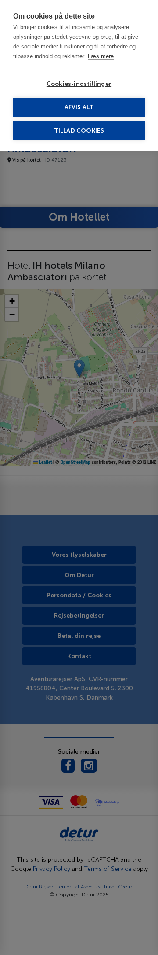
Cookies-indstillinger (79, 84)
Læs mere (101, 56)
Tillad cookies (79, 130)
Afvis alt (79, 107)
